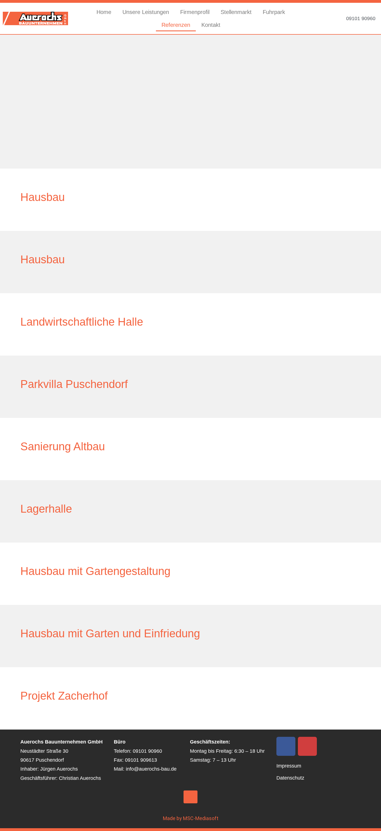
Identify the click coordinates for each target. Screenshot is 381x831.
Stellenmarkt (236, 12)
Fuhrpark (274, 12)
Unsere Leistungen (145, 12)
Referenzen (175, 25)
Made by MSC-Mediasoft (190, 818)
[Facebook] (285, 746)
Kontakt (210, 25)
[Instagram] (307, 746)
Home (104, 12)
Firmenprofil (194, 12)
